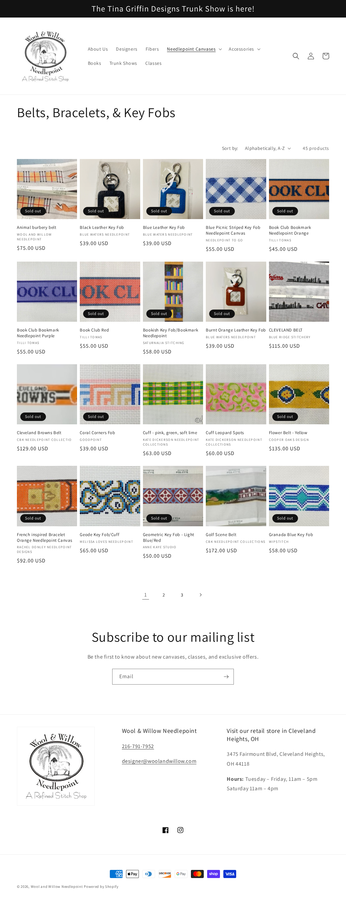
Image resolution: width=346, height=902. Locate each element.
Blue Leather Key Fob (164, 227)
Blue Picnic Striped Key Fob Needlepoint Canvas (233, 230)
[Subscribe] (226, 677)
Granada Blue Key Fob (291, 534)
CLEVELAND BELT (286, 330)
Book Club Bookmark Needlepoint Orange (290, 230)
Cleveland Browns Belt (39, 432)
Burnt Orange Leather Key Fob (236, 330)
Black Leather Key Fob (102, 227)
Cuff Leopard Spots (225, 432)
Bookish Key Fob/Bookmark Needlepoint (170, 333)
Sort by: (230, 148)
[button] (194, 49)
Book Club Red (94, 330)
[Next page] (200, 594)
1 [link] (145, 594)
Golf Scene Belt (221, 534)
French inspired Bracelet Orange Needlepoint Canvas (44, 537)
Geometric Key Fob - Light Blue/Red (168, 537)
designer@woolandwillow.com (159, 761)
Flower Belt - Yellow (288, 432)
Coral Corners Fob (97, 432)
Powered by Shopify (101, 886)
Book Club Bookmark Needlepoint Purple (38, 333)
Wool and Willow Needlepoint (57, 886)
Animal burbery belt (36, 227)
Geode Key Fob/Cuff (99, 534)
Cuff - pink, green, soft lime (170, 432)
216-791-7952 (138, 746)
